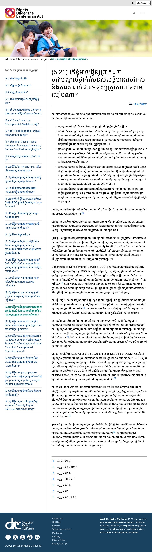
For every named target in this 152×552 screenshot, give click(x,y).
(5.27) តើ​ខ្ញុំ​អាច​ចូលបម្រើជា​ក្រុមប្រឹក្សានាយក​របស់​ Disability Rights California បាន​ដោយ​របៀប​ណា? (21, 405)
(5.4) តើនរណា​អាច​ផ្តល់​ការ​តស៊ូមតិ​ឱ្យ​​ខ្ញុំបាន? (22, 101)
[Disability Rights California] (19, 524)
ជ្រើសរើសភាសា (142, 3)
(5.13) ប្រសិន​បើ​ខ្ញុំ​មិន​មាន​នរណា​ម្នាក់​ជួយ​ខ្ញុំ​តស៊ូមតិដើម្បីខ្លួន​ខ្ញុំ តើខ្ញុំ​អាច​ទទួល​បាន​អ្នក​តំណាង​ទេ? (23, 202)
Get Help (56, 522)
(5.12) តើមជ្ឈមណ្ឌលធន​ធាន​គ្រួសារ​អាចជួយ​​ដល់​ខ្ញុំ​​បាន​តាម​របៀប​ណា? (20, 190)
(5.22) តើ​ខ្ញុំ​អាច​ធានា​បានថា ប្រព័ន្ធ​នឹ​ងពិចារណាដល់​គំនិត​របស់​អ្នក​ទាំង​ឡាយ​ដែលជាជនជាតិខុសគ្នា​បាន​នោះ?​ (23, 325)
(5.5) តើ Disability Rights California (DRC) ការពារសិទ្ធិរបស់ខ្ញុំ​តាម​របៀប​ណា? (23, 112)
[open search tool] (134, 13)
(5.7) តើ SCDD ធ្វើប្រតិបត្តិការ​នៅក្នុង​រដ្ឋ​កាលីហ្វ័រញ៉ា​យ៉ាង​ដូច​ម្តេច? (23, 133)
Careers (56, 525)
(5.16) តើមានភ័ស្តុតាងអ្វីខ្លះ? (17, 234)
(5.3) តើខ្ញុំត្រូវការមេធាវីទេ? (16, 92)
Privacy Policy (58, 540)
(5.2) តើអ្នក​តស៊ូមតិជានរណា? (18, 85)
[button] (83, 213)
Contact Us (57, 518)
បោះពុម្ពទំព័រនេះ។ (140, 104)
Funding (56, 536)
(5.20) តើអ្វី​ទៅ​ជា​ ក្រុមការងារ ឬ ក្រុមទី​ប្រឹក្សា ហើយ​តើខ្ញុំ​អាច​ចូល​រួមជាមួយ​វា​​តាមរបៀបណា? (22, 296)
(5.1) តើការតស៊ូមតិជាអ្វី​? (16, 78)
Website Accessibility (62, 529)
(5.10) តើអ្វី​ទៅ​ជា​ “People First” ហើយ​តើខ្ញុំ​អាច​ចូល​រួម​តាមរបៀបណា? (23, 168)
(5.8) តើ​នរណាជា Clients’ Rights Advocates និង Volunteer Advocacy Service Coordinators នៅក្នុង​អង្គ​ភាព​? (23, 145)
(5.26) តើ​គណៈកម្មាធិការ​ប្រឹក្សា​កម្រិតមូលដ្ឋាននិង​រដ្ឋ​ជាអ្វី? (23, 393)
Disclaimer (57, 533)
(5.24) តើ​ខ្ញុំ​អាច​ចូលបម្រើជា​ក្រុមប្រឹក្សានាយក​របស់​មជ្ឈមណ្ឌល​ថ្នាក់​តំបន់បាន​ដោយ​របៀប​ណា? (21, 362)
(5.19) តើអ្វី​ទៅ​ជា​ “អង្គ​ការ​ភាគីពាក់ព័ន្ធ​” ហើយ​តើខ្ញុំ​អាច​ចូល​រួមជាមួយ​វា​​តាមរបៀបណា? (22, 282)
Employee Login (59, 544)
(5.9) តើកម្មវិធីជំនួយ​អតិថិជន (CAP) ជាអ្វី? (22, 158)
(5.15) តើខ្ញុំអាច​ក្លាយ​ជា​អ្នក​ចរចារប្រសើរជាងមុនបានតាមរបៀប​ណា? (22, 226)
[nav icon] (142, 13)
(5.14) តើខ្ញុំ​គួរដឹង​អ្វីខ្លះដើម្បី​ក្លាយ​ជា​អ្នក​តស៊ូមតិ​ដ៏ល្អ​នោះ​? (21, 215)
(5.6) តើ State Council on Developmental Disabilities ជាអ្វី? (22, 122)
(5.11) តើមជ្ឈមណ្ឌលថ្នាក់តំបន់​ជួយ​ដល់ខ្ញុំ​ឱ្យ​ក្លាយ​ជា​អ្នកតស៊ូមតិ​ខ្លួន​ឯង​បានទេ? (23, 179)
